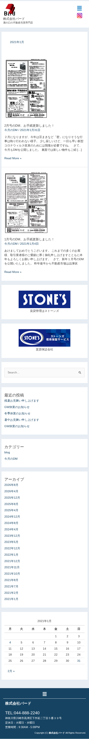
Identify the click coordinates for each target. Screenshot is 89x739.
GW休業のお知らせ (17, 407)
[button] (80, 8)
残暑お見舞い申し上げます (21, 400)
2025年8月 (11, 504)
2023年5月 (11, 542)
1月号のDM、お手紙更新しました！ (29, 239)
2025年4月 (11, 510)
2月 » (11, 671)
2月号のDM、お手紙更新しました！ (29, 125)
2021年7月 (11, 586)
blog (7, 452)
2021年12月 (12, 561)
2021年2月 (11, 592)
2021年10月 (12, 573)
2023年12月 (12, 535)
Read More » (13, 158)
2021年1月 (11, 599)
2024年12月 (12, 516)
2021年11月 (12, 567)
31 (79, 660)
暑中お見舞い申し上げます (21, 419)
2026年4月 (11, 491)
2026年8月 (11, 484)
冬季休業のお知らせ (17, 413)
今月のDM (11, 130)
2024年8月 (11, 523)
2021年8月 (11, 580)
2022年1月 (11, 554)
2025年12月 (12, 497)
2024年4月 (11, 529)
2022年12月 (12, 548)
